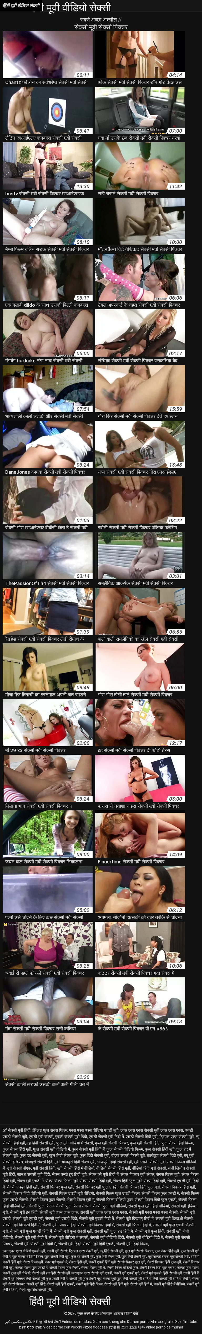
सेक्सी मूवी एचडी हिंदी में (96, 1218)
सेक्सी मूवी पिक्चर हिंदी (59, 1224)
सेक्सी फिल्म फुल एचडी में (160, 1193)
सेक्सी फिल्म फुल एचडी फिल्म (118, 1193)
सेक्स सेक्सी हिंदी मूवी (95, 1180)
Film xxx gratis (162, 1322)
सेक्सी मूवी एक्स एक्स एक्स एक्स (103, 1212)
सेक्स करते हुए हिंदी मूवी (69, 1174)
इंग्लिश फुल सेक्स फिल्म (49, 1130)
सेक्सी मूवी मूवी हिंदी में (31, 1237)
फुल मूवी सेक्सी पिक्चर (111, 1142)
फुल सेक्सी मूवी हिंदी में (88, 1149)
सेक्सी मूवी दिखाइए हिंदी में (135, 1218)
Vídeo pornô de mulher (164, 1327)
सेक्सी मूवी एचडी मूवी (28, 1218)
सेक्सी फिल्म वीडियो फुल (114, 1199)
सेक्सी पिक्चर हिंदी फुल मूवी (139, 1187)
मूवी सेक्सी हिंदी (44, 1168)
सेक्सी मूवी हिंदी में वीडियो (169, 1284)
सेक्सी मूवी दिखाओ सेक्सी (174, 1218)
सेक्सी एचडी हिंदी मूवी (22, 1187)
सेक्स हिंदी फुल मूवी (127, 1180)
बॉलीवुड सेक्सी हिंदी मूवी (164, 1155)
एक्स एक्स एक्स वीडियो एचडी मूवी (94, 1130)
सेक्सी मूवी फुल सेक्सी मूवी (73, 1231)
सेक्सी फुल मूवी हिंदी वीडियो (148, 1205)
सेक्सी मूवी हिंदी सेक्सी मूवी (35, 1290)
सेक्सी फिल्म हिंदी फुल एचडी (155, 1199)
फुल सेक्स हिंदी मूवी (17, 1149)
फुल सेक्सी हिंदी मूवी (160, 1149)
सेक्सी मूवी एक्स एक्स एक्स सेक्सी (153, 1212)
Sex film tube (186, 1322)
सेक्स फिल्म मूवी (168, 1174)
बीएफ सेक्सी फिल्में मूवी (128, 1155)
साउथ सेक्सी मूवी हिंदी (33, 1174)
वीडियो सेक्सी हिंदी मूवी (113, 1168)
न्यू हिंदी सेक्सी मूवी (40, 1142)
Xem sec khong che (109, 1322)
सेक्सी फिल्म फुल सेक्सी (47, 1199)
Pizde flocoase (95, 1327)
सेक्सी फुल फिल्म (41, 1205)
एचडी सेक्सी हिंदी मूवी (142, 1136)
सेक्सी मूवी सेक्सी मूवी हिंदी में (35, 1243)
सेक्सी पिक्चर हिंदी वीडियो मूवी (25, 1193)
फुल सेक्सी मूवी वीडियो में (51, 1149)
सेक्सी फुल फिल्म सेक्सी (73, 1205)
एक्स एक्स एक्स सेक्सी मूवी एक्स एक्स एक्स (151, 1130)
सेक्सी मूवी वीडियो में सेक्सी (68, 1237)
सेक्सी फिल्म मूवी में (80, 1199)
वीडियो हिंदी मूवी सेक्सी (149, 1168)
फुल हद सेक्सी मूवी (33, 1155)
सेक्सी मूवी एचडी (101, 1273)
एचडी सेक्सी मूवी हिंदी (71, 1136)
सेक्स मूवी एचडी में (30, 1180)
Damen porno (138, 1322)
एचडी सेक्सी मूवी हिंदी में (106, 1136)
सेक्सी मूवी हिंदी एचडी (98, 1243)
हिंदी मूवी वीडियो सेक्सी (47, 1322)
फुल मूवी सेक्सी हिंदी (145, 1142)
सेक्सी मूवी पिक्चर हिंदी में (96, 1224)
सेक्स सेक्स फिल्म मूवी (62, 1180)
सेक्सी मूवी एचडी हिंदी (61, 1218)
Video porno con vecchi (62, 1327)
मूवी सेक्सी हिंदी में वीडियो (75, 1168)
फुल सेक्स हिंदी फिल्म (177, 1142)
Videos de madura (77, 1322)
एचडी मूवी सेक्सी (41, 1136)
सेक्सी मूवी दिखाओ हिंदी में (22, 1224)
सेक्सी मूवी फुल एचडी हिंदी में (31, 1231)
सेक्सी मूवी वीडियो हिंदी (107, 1237)
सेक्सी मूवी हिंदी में (141, 1284)
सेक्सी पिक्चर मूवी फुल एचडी (96, 1187)
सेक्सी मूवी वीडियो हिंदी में (144, 1237)
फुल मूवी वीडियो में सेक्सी (74, 1142)
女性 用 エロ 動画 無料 (127, 1327)
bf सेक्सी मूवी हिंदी (17, 1130)
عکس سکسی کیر (18, 1322)
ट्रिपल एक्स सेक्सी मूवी (176, 1136)
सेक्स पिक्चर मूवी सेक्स (137, 1174)
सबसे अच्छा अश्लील (99, 20)
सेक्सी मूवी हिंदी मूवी (116, 1284)
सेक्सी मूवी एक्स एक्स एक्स (58, 1212)
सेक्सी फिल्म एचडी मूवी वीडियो (71, 1193)
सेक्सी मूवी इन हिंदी (24, 1212)
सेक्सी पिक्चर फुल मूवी (56, 1187)
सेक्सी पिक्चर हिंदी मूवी (178, 1187)
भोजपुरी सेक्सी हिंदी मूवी (42, 1161)
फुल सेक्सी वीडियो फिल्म (125, 1149)
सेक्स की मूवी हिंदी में (104, 1174)
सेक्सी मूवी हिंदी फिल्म (132, 1243)
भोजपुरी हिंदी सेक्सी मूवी (114, 1161)
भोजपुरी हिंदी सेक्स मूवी (78, 1161)
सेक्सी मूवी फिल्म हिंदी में (133, 1224)
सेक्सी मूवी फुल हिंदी (149, 1231)
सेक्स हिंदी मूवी (154, 1180)
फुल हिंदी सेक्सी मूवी (94, 1155)
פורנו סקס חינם (30, 1327)
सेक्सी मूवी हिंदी (69, 1243)
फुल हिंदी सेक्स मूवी (63, 1155)
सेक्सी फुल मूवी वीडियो (109, 1205)
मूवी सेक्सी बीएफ (19, 1168)
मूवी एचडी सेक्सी (146, 1161)
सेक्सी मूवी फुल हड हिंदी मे (113, 1231)
